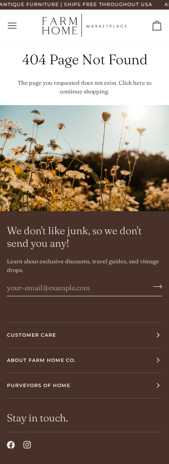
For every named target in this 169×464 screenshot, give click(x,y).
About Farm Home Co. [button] (41, 360)
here (139, 82)
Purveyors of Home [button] (38, 385)
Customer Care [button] (31, 335)
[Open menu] (20, 26)
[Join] (155, 286)
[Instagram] (27, 445)
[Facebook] (11, 445)
